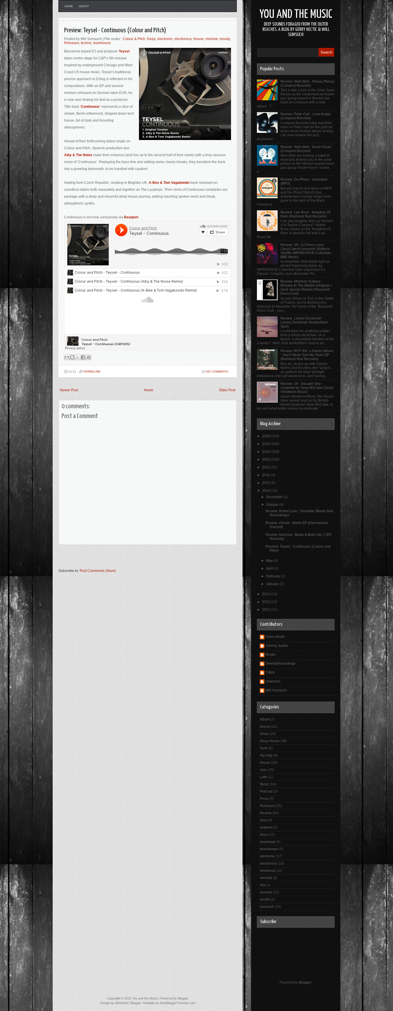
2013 (266, 594)
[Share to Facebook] (83, 357)
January (273, 584)
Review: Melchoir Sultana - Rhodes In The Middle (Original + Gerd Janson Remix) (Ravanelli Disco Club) (306, 287)
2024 (266, 452)
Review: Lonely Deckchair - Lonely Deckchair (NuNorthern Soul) (304, 322)
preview (266, 892)
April (270, 568)
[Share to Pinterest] (88, 357)
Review (266, 813)
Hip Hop (266, 755)
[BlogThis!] (72, 357)
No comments (217, 371)
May (270, 561)
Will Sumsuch (276, 690)
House (198, 39)
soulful (265, 899)
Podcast (266, 791)
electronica (183, 39)
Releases (71, 43)
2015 (266, 483)
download (267, 842)
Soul (263, 820)
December (274, 497)
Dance (265, 727)
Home (68, 6)
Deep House (270, 741)
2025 (266, 444)
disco (264, 835)
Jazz (263, 770)
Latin (264, 777)
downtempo (269, 849)
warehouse (102, 43)
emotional (267, 871)
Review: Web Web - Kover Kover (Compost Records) (306, 149)
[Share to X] (78, 357)
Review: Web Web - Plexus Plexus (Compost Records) (307, 84)
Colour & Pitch (134, 39)
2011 (266, 610)
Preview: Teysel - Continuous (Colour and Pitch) (115, 30)
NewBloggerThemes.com (177, 1003)
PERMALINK (91, 371)
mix (262, 885)
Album (265, 719)
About (84, 6)
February (273, 576)
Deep (151, 39)
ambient (266, 827)
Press (264, 799)
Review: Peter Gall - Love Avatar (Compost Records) (306, 116)
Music (264, 784)
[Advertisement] (125, 559)
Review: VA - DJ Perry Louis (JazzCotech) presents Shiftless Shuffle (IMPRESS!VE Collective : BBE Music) (307, 251)
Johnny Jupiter (277, 646)
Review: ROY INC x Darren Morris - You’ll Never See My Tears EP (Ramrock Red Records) (307, 355)
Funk (264, 748)
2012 (266, 602)
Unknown (273, 681)
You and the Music (296, 14)
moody (225, 39)
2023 (266, 460)
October (272, 505)
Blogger (305, 982)
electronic (165, 39)
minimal (211, 39)
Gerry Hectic (275, 637)
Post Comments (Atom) (98, 571)
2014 (266, 491)
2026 (266, 436)
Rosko (271, 655)
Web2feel (121, 1003)
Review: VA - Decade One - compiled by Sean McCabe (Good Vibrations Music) (307, 388)
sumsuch (267, 907)
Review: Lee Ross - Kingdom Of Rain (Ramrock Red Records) (305, 214)
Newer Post (69, 390)
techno (86, 43)
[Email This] (67, 357)
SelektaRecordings (280, 664)
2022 (266, 467)
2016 (266, 475)
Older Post (227, 390)
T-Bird (270, 672)
